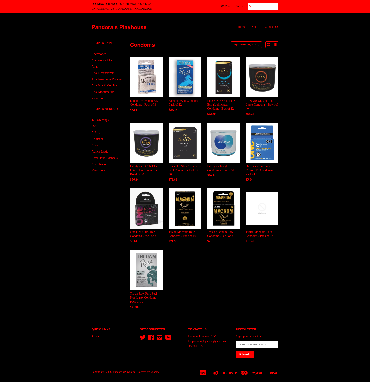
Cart (227, 6)
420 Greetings (100, 120)
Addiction (98, 138)
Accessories (99, 53)
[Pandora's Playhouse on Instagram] (160, 338)
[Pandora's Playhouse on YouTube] (168, 338)
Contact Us (271, 26)
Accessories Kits (102, 60)
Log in (239, 6)
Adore (95, 145)
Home (241, 26)
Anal (95, 66)
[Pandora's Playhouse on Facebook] (151, 338)
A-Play (96, 132)
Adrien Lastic (100, 151)
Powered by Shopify (148, 371)
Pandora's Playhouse (119, 27)
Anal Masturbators (103, 91)
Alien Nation (99, 164)
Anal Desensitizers (103, 73)
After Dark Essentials (105, 158)
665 (94, 126)
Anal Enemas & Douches (107, 79)
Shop (255, 26)
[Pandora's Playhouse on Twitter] (142, 338)
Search (95, 336)
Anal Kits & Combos (104, 85)
